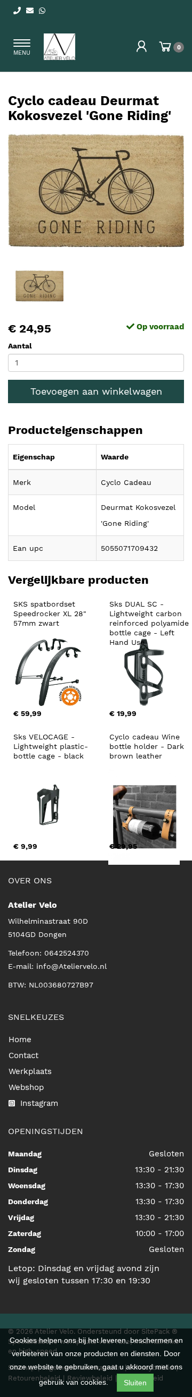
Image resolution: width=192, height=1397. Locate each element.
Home (20, 1039)
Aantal (20, 346)
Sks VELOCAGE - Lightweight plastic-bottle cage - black (50, 746)
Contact (23, 1055)
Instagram (38, 1103)
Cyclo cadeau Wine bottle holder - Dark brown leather (148, 746)
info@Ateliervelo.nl (71, 966)
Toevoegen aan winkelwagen (96, 391)
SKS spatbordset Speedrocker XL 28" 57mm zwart (51, 613)
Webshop (26, 1087)
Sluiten (135, 1382)
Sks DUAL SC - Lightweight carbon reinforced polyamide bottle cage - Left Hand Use (150, 623)
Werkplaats (30, 1071)
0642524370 (66, 953)
